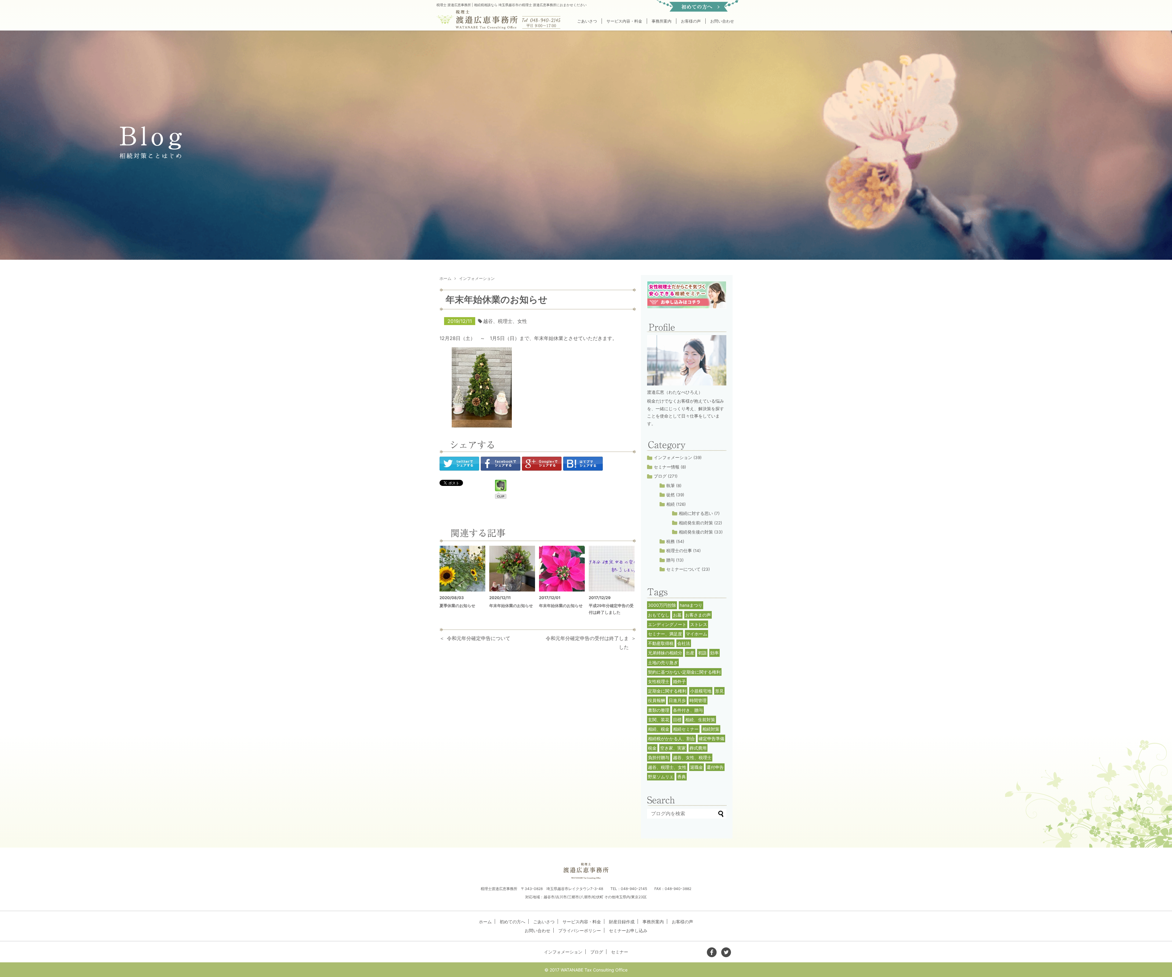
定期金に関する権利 (667, 690)
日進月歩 (677, 700)
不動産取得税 (661, 643)
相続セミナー (686, 729)
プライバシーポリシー (579, 930)
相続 (670, 504)
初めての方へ (512, 921)
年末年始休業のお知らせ (511, 605)
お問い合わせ (722, 21)
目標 (677, 719)
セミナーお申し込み (628, 930)
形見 (719, 690)
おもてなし (658, 614)
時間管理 (698, 700)
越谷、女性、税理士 (692, 757)
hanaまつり (691, 605)
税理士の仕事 (679, 550)
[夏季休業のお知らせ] (462, 569)
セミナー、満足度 (665, 633)
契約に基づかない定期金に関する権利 (684, 672)
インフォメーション (673, 457)
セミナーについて (683, 569)
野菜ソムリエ (661, 776)
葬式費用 (698, 748)
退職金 (696, 767)
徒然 (670, 494)
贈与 (670, 560)
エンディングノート (667, 624)
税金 (652, 748)
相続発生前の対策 (696, 522)
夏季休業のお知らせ (457, 605)
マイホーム (696, 633)
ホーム (485, 921)
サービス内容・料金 (624, 21)
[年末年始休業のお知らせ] (512, 569)
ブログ (660, 476)
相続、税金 (658, 729)
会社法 (683, 643)
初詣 (702, 652)
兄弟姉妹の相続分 (665, 652)
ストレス (698, 624)
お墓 (677, 614)
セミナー (619, 951)
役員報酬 (656, 700)
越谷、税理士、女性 (505, 321)
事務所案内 (661, 21)
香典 (681, 776)
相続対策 (710, 729)
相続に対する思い (696, 513)
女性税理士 (658, 681)
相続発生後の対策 (696, 532)
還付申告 (715, 767)
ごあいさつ (587, 21)
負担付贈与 (658, 757)
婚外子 (679, 681)
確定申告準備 (711, 738)
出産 (690, 652)
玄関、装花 (658, 719)
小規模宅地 (700, 690)
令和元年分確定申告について (478, 638)
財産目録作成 (622, 921)
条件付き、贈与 (688, 710)
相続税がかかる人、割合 (671, 738)
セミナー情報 (666, 467)
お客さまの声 (698, 614)
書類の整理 (658, 710)
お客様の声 (691, 21)
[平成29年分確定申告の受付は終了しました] (612, 569)
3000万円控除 (662, 605)
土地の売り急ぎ (663, 662)
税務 (670, 541)
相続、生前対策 (700, 719)
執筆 (670, 485)
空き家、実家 (673, 748)
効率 (714, 652)
